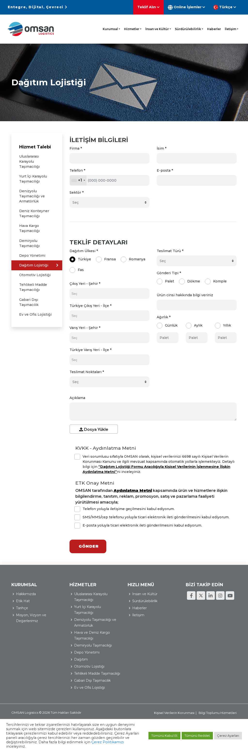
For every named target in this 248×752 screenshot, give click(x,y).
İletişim (230, 29)
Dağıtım (81, 659)
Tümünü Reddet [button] (197, 735)
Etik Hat (23, 601)
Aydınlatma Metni (133, 490)
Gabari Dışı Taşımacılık (29, 302)
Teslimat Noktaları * (87, 372)
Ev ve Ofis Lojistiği (35, 314)
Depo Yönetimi (32, 255)
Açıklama (77, 398)
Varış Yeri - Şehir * (85, 328)
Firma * (76, 148)
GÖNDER (91, 546)
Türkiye (84, 259)
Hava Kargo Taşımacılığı (29, 228)
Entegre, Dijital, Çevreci (36, 7)
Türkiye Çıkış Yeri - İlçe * (90, 306)
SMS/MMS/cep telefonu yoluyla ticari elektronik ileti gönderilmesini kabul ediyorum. (156, 517)
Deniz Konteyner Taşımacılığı (34, 213)
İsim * (161, 148)
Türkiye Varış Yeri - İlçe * (90, 350)
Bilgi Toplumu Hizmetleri (218, 713)
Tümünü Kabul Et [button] (164, 735)
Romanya (137, 259)
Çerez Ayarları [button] (228, 735)
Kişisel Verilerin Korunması (174, 713)
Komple (220, 281)
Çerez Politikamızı (107, 742)
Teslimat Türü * (170, 251)
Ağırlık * (163, 317)
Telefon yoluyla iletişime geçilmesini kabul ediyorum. (129, 509)
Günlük (171, 325)
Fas (81, 270)
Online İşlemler (187, 7)
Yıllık (227, 325)
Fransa (110, 259)
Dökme (193, 281)
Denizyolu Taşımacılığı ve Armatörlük (32, 196)
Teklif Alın (147, 7)
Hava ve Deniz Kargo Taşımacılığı (92, 635)
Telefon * (77, 170)
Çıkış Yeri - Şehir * (85, 283)
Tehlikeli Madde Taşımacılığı (33, 287)
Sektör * (77, 192)
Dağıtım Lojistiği (33, 265)
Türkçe (225, 7)
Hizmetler (131, 29)
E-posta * (165, 170)
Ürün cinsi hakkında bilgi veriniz (185, 295)
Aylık (198, 325)
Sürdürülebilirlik (188, 29)
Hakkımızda (26, 594)
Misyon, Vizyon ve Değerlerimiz (31, 618)
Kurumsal (110, 29)
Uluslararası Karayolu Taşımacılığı (29, 161)
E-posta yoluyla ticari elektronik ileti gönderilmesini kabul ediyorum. (142, 525)
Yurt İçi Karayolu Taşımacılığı (33, 179)
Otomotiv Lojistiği (35, 275)
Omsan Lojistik (31, 29)
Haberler (214, 29)
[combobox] (78, 180)
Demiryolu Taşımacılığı (29, 243)
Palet (169, 281)
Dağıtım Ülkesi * (84, 251)
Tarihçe (22, 608)
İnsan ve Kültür (157, 29)
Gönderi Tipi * (169, 273)
